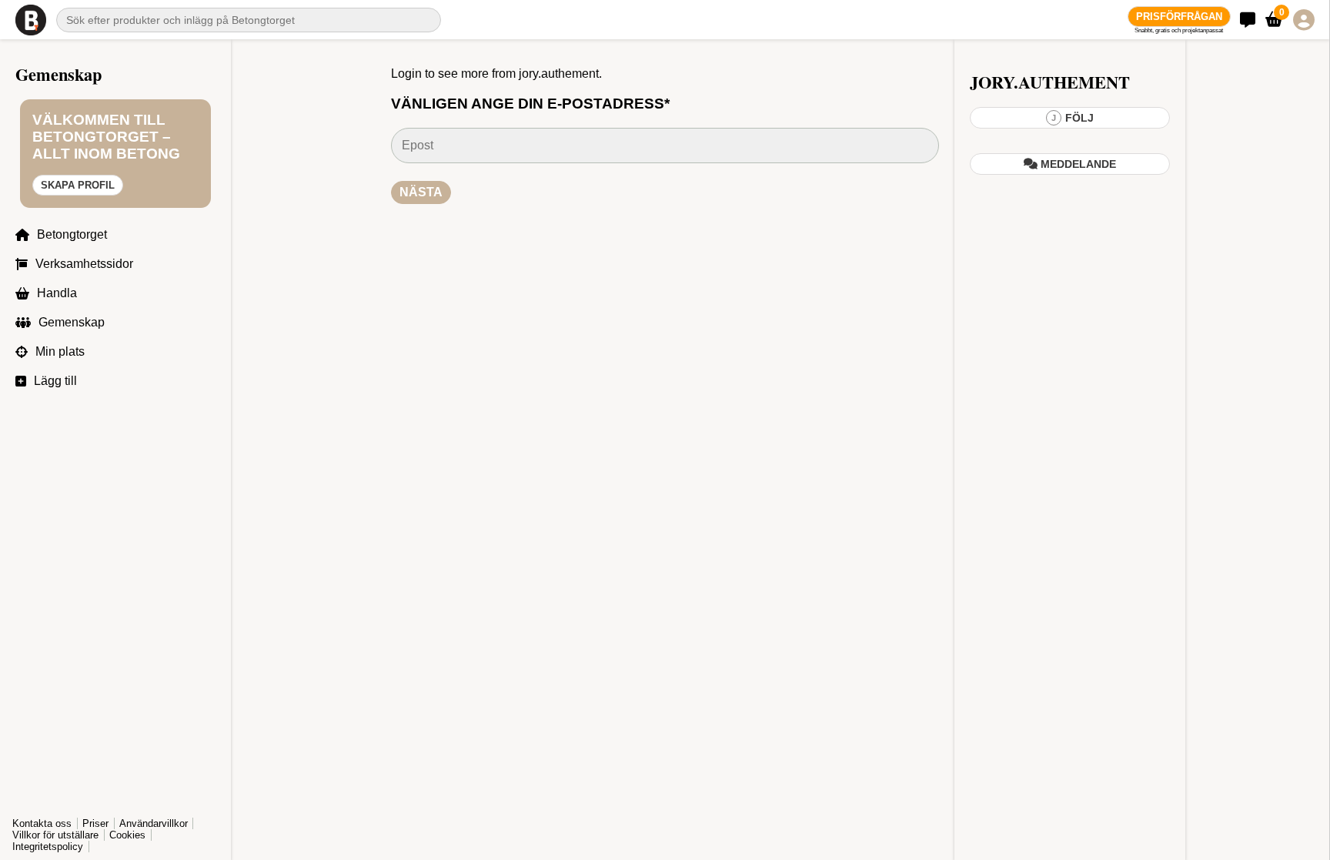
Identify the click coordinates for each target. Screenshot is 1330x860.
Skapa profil (78, 185)
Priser (95, 823)
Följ (1072, 118)
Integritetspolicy (47, 846)
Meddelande (1077, 164)
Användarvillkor (153, 823)
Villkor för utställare (55, 835)
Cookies (127, 835)
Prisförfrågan (1179, 16)
